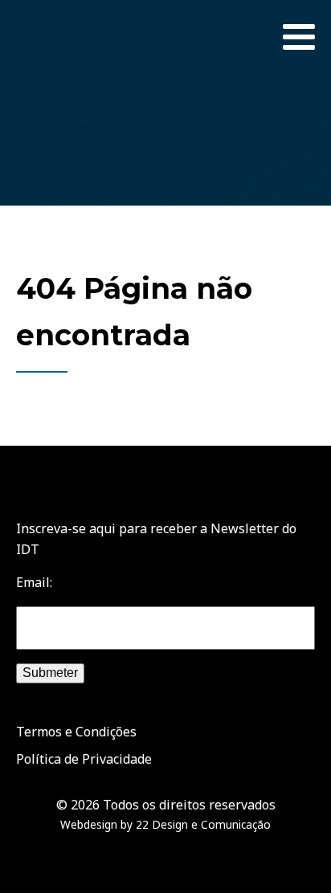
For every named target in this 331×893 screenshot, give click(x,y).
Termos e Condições (76, 731)
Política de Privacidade (84, 759)
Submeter (50, 672)
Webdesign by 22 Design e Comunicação (165, 824)
